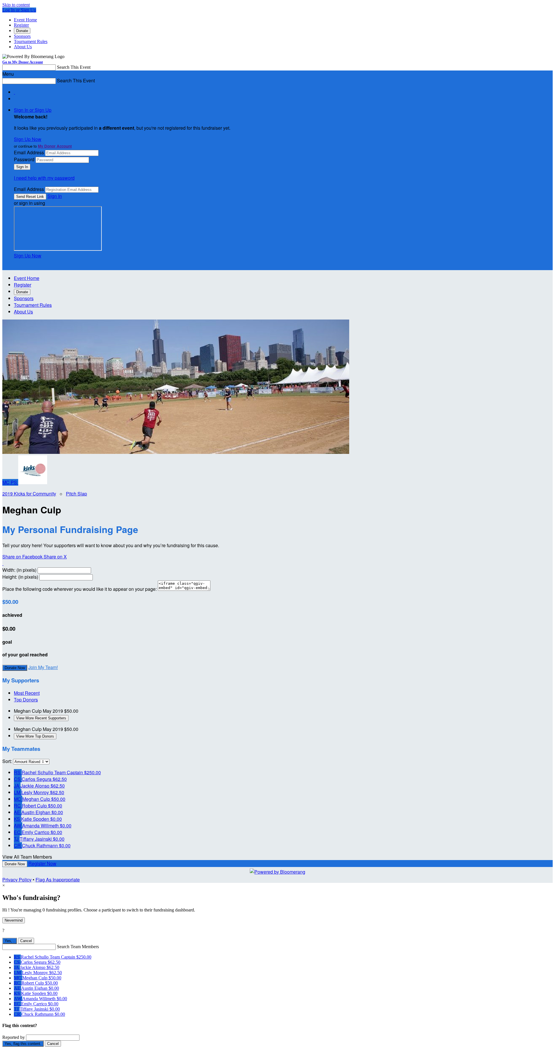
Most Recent (27, 693)
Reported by (13, 1037)
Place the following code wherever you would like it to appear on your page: (79, 589)
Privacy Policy (17, 879)
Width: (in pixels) (19, 570)
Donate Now (15, 668)
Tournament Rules (30, 41)
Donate (22, 31)
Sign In (54, 196)
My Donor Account (55, 146)
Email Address (29, 152)
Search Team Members (78, 946)
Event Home (25, 19)
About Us (23, 46)
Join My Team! (43, 667)
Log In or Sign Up (19, 10)
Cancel (26, 941)
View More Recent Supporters (41, 718)
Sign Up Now (27, 139)
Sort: (7, 761)
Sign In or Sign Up (32, 110)
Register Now (42, 863)
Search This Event (73, 67)
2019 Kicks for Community (29, 493)
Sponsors (22, 36)
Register (21, 25)
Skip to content (16, 4)
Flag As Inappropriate (58, 879)
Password (24, 159)
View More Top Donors (35, 736)
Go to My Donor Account (22, 62)
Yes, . (9, 941)
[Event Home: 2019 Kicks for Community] (32, 482)
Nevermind (14, 920)
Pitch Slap (76, 493)
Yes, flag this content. (23, 1043)
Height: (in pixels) (20, 576)
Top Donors (26, 699)
